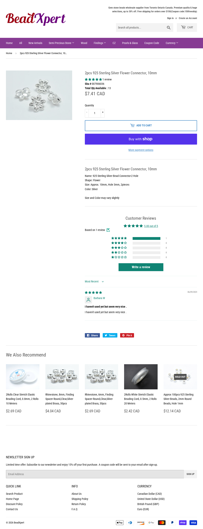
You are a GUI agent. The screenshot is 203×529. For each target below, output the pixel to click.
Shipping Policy (80, 498)
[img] (93, 292)
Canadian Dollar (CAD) (149, 493)
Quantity (89, 105)
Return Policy (79, 504)
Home (9, 43)
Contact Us (12, 509)
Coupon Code (151, 43)
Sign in (170, 18)
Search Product (14, 493)
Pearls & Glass (130, 43)
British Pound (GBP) (148, 504)
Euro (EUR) (143, 509)
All (20, 43)
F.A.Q (74, 509)
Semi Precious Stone (60, 43)
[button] (93, 79)
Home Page (12, 498)
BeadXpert (19, 522)
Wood (84, 43)
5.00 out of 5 (151, 226)
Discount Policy (14, 504)
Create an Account (188, 18)
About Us (76, 493)
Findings (99, 43)
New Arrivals (35, 43)
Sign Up (190, 474)
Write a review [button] (141, 267)
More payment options (140, 150)
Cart (190, 27)
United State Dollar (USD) (151, 498)
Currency (171, 43)
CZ (114, 43)
